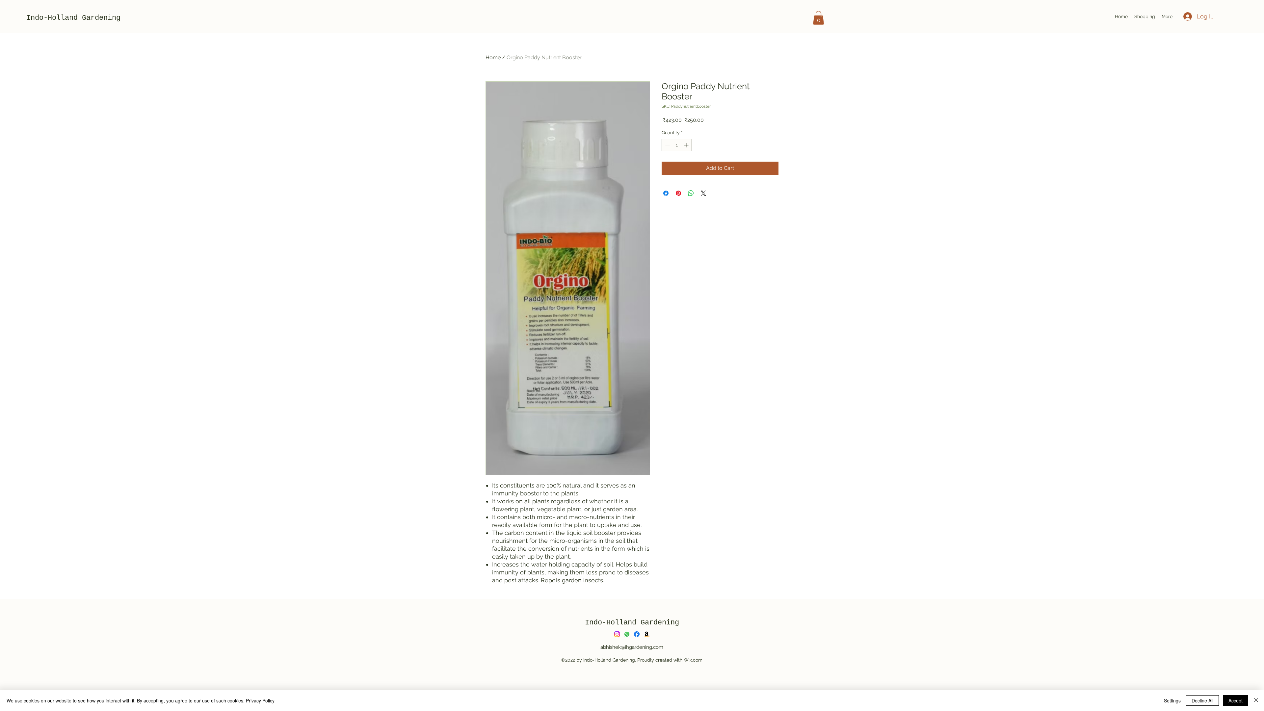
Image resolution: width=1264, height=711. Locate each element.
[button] (1144, 16)
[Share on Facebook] (666, 193)
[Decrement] (667, 145)
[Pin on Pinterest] (678, 193)
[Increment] (687, 145)
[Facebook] (637, 634)
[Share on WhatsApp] (691, 193)
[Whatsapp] (627, 634)
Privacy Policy (260, 700)
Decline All (1202, 700)
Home (493, 57)
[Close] (1256, 700)
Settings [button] (1172, 700)
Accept (1235, 700)
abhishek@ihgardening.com (631, 647)
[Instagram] (617, 634)
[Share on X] (703, 193)
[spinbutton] (677, 145)
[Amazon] (646, 634)
